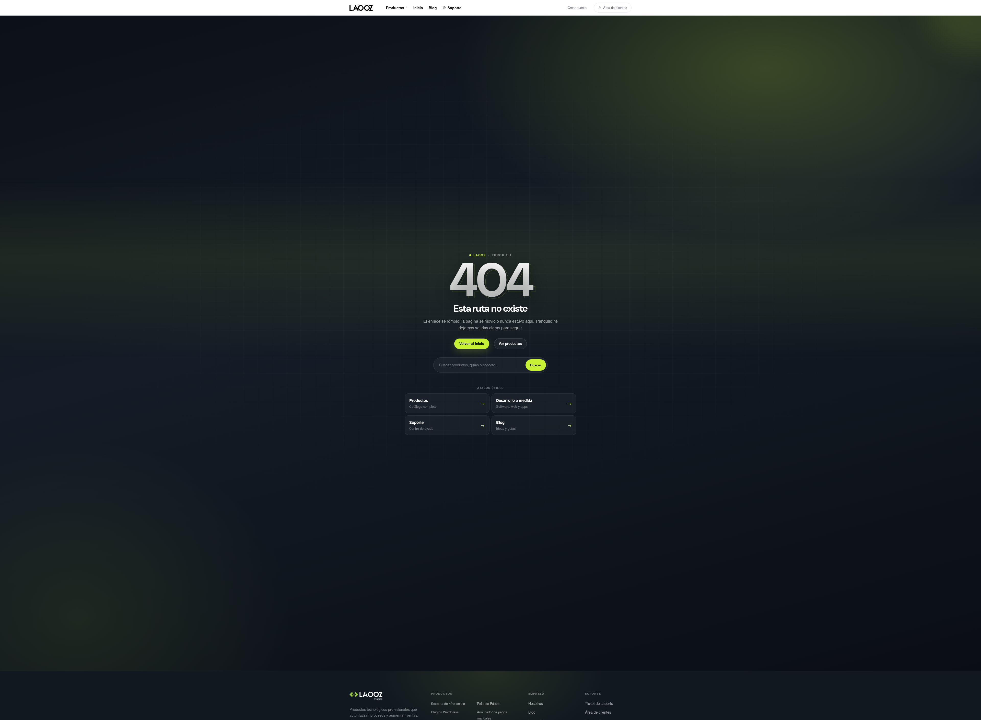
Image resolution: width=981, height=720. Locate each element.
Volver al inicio (471, 343)
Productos (395, 7)
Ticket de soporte (599, 703)
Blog (433, 7)
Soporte (454, 7)
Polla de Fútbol (488, 703)
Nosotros (535, 703)
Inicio (418, 7)
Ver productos (510, 343)
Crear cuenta (577, 7)
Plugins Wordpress (445, 712)
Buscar (535, 365)
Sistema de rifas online (448, 703)
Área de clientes (615, 7)
